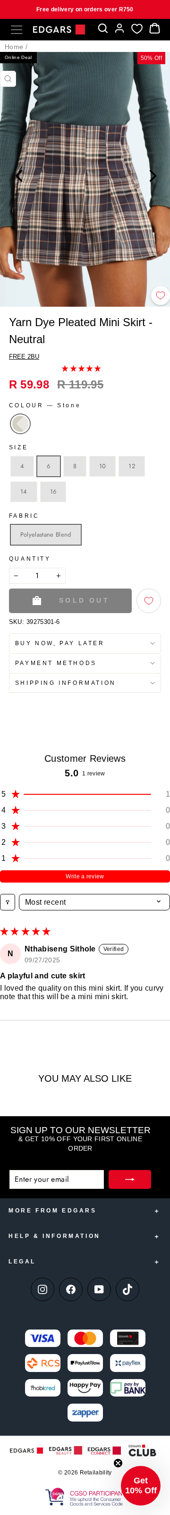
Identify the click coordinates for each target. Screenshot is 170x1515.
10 (102, 466)
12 (131, 466)
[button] (81, 368)
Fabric (24, 516)
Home (14, 46)
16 (53, 491)
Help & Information (54, 1236)
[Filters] (7, 902)
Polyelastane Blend (45, 534)
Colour (45, 405)
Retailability (96, 1472)
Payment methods (56, 663)
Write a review (85, 876)
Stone (20, 423)
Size (18, 447)
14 (23, 491)
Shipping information (65, 683)
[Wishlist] (137, 28)
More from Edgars (52, 1210)
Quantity (30, 559)
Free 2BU (24, 356)
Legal (22, 1261)
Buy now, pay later (60, 643)
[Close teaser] (118, 1463)
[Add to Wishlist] (160, 295)
